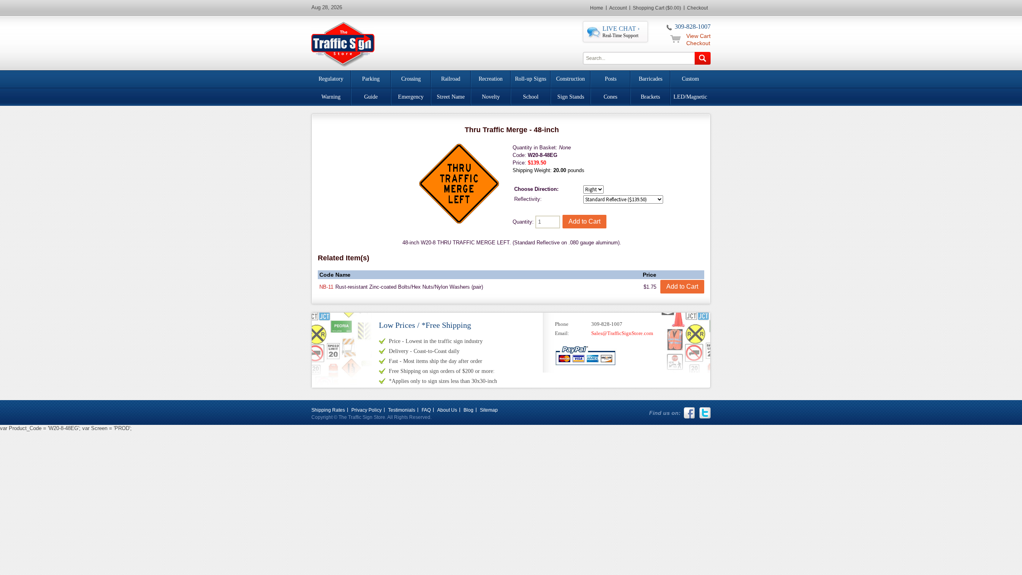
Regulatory (331, 79)
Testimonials (401, 410)
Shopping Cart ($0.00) (657, 8)
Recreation (491, 79)
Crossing (411, 79)
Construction (570, 79)
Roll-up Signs (530, 79)
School (531, 97)
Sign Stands (570, 97)
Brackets (650, 97)
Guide (371, 97)
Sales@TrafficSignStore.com (622, 333)
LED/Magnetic (690, 97)
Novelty (491, 97)
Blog (468, 410)
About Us (447, 410)
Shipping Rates (328, 410)
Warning (331, 97)
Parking (371, 79)
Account (618, 8)
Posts (610, 79)
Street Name (451, 97)
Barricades (650, 79)
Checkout (697, 8)
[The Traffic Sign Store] (342, 43)
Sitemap (489, 410)
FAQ (426, 410)
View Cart (698, 36)
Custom (690, 79)
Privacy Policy (366, 410)
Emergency (411, 97)
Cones (610, 97)
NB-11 (326, 287)
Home (596, 8)
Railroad (450, 79)
